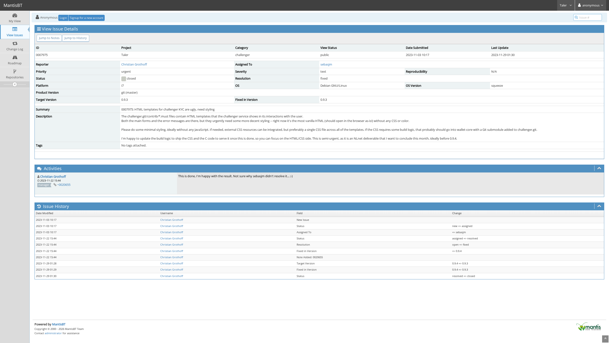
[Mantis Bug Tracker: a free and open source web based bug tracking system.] (588, 326)
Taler (563, 5)
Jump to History (75, 38)
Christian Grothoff (134, 64)
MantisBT (58, 324)
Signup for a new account (86, 18)
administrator (53, 333)
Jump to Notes (49, 38)
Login (63, 18)
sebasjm (326, 64)
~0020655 (63, 184)
